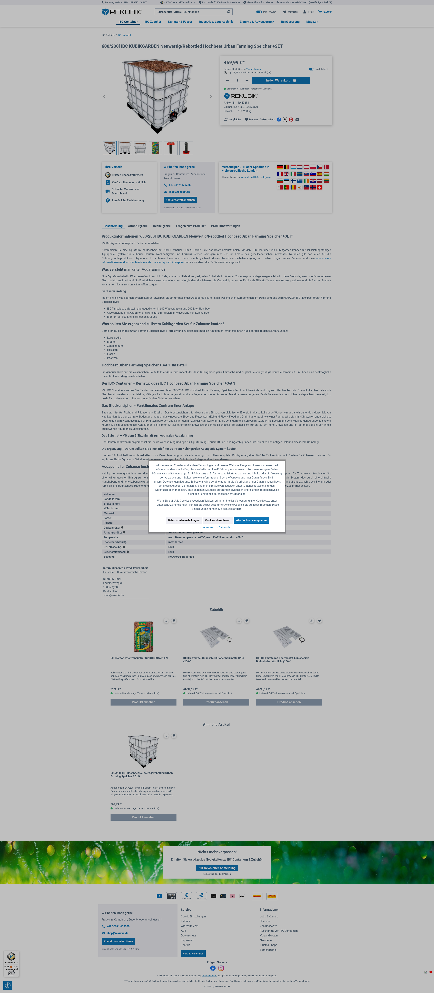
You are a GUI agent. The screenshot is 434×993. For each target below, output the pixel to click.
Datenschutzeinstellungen (184, 520)
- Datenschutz (225, 527)
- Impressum (208, 527)
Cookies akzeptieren (217, 520)
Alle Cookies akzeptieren (251, 520)
